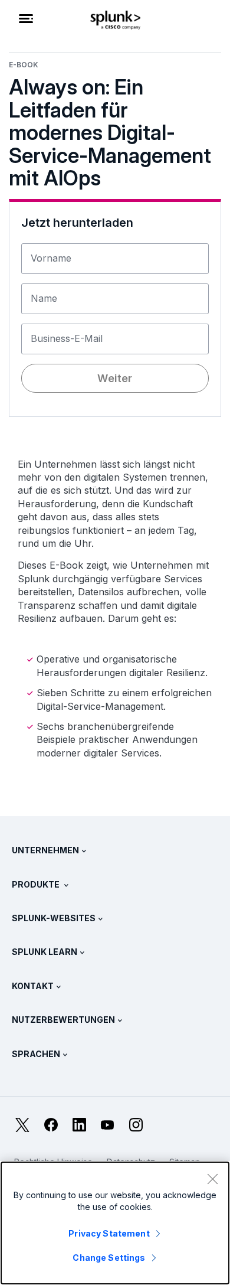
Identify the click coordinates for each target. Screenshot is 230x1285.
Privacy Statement (108, 1233)
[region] (115, 1223)
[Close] (212, 1179)
